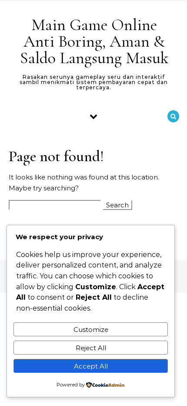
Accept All (91, 366)
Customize (90, 329)
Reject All (91, 348)
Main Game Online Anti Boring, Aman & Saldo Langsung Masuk (94, 41)
